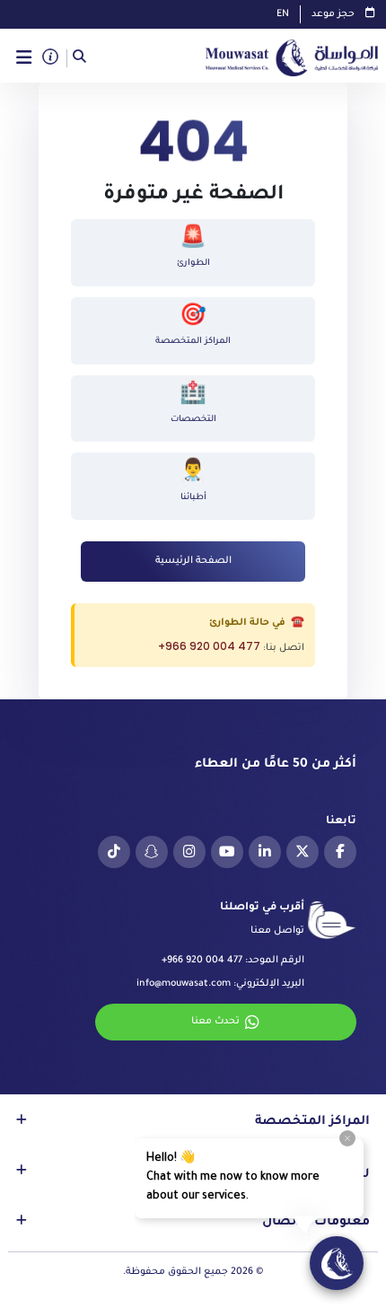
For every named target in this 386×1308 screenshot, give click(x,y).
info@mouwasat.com (183, 984)
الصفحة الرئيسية (193, 561)
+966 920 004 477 (209, 646)
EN (282, 14)
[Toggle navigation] (23, 58)
